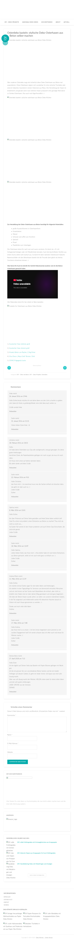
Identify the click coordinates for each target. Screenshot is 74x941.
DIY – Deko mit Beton (23, 374)
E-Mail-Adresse (12, 743)
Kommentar (11, 715)
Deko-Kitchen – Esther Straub (44, 937)
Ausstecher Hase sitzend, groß (19, 348)
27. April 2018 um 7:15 (17, 658)
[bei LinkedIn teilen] (38, 368)
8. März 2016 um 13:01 (17, 510)
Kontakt (6, 902)
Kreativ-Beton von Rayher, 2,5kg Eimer (22, 352)
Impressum (7, 897)
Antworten (12, 411)
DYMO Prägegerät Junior (17, 360)
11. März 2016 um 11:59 (17, 579)
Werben (6, 905)
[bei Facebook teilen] (29, 368)
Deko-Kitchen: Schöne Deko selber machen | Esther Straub (37, 10)
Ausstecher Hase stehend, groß (19, 344)
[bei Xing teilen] (41, 368)
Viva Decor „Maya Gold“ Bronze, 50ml (22, 356)
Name (9, 735)
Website (10, 752)
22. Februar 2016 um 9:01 (20, 477)
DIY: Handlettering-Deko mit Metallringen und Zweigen (34, 864)
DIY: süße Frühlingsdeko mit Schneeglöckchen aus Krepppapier (37, 842)
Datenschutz (8, 899)
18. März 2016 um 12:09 (19, 546)
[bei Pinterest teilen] (45, 368)
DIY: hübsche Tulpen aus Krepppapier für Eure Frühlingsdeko (36, 853)
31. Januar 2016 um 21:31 (20, 421)
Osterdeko (44, 374)
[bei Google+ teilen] (35, 368)
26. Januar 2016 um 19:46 (18, 396)
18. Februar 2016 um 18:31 (18, 443)
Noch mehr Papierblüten (37, 875)
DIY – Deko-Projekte (35, 374)
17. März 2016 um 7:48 (19, 623)
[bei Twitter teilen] (32, 368)
